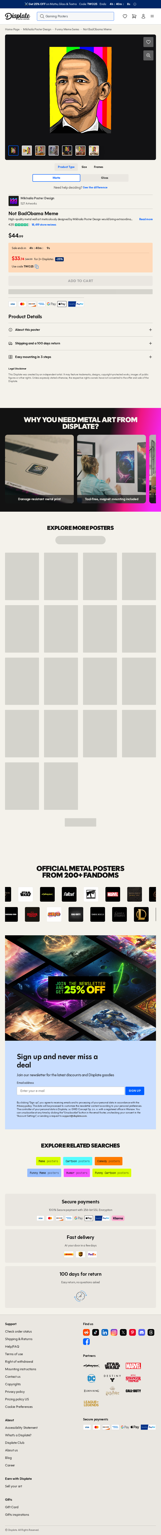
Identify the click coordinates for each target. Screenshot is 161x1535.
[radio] (66, 167)
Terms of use (14, 1354)
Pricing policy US (17, 1399)
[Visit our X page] (123, 1332)
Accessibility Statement (21, 1428)
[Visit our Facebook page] (86, 1341)
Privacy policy (24, 1105)
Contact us (13, 1377)
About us (11, 1450)
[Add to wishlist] (148, 42)
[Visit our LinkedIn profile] (104, 1332)
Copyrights (13, 1384)
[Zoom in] (148, 55)
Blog (8, 1458)
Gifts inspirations (17, 1515)
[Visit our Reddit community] (86, 1332)
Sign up (135, 1091)
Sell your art (13, 1486)
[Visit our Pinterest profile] (132, 1332)
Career (10, 1465)
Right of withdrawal (19, 1362)
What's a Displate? (18, 1435)
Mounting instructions (20, 1369)
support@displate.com (74, 1115)
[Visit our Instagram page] (114, 1332)
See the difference (95, 187)
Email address (25, 1083)
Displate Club (14, 1443)
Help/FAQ (12, 1346)
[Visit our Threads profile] (151, 1332)
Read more (146, 219)
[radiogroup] (80, 167)
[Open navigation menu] (152, 16)
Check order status (18, 1331)
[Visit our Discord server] (141, 1332)
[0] (125, 17)
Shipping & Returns (18, 1339)
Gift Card (11, 1507)
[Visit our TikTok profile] (95, 1332)
